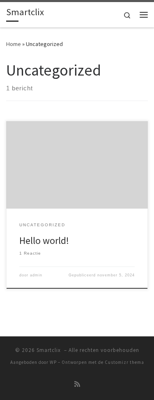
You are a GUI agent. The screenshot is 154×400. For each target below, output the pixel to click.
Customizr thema (124, 362)
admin (36, 275)
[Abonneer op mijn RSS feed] (77, 384)
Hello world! (44, 240)
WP (53, 362)
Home (13, 44)
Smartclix (49, 350)
